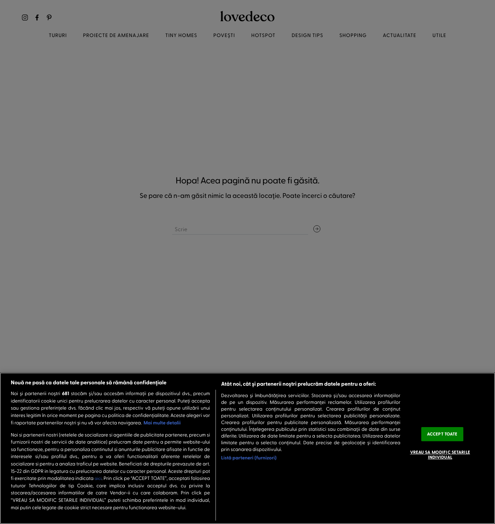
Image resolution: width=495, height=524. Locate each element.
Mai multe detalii (161, 422)
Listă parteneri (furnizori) (249, 457)
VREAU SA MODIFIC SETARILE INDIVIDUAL (440, 454)
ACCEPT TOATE (442, 434)
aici (98, 478)
